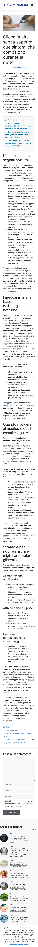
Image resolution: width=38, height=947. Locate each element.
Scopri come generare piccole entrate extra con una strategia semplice (19, 909)
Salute (8, 727)
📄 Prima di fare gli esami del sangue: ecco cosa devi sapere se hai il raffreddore (18, 143)
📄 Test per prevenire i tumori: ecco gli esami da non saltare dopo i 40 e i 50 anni (18, 134)
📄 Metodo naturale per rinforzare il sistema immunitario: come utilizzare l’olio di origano (18, 125)
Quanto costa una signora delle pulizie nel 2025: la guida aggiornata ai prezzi (19, 875)
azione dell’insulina (10, 405)
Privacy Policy (23, 944)
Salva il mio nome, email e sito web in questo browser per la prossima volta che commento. (19, 803)
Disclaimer (13, 944)
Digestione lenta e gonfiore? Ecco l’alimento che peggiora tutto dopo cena (18, 733)
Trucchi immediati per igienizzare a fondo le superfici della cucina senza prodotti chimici (18, 887)
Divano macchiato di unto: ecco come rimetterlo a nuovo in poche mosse (19, 865)
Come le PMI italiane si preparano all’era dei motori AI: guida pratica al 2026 (19, 839)
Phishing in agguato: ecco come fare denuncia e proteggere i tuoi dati (19, 919)
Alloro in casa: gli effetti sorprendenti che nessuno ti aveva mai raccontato (19, 898)
